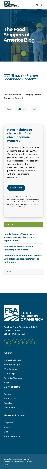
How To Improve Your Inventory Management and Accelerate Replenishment (20, 237)
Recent (9, 224)
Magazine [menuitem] (8, 423)
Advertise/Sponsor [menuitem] (13, 378)
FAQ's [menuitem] (6, 382)
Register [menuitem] (8, 403)
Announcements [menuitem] (12, 436)
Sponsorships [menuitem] (10, 398)
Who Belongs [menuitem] (10, 369)
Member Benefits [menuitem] (12, 360)
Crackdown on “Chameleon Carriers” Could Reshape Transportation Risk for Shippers (23, 258)
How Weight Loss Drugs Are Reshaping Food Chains (18, 248)
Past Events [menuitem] (9, 408)
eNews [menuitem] (7, 427)
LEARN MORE (16, 188)
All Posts (21, 109)
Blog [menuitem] (6, 432)
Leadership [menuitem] (9, 373)
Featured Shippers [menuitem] (13, 364)
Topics (9, 271)
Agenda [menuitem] (7, 394)
